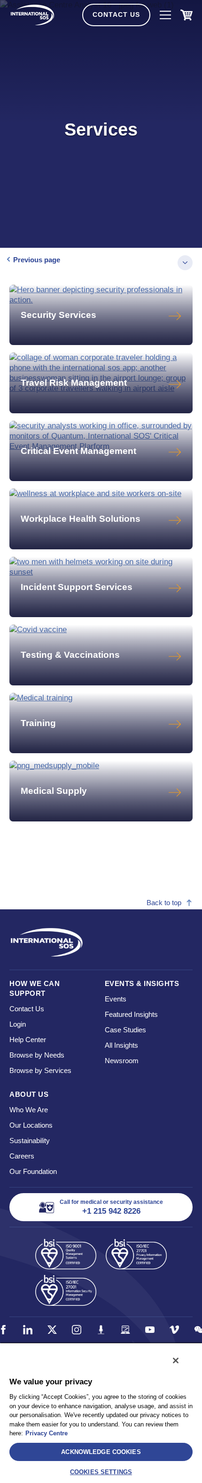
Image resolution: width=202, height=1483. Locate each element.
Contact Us (116, 14)
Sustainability (29, 1141)
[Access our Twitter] (52, 1329)
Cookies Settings (101, 1472)
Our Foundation (33, 1171)
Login (17, 1024)
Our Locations (31, 1125)
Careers (21, 1156)
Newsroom (122, 1061)
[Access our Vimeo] (174, 1329)
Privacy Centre (46, 1433)
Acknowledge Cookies (100, 1451)
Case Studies (125, 1030)
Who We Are (28, 1110)
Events (115, 999)
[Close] (175, 1360)
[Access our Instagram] (76, 1329)
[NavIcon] (165, 15)
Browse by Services (40, 1070)
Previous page (36, 260)
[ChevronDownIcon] (185, 262)
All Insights (121, 1045)
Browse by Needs (36, 1055)
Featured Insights (131, 1014)
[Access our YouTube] (150, 1329)
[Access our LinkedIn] (27, 1329)
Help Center (27, 1040)
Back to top (164, 903)
